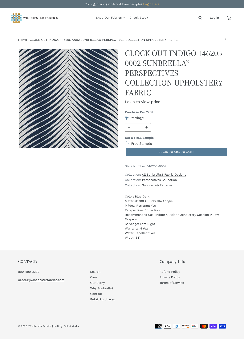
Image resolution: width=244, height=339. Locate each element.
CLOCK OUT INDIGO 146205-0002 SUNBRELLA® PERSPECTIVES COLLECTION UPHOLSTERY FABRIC (104, 40)
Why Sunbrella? (101, 288)
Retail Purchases (102, 299)
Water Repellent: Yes (140, 233)
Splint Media (71, 326)
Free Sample (141, 144)
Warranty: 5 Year (137, 228)
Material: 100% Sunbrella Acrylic (149, 201)
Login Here (151, 4)
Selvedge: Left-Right (140, 224)
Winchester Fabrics (39, 326)
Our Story (97, 283)
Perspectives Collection (159, 180)
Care (93, 277)
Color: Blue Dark (137, 196)
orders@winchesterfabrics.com (41, 280)
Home (22, 40)
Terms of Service (172, 283)
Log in (215, 17)
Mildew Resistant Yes (140, 205)
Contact (96, 294)
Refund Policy (170, 271)
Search (95, 271)
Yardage (137, 118)
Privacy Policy (170, 277)
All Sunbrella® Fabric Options (164, 174)
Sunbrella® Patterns (157, 185)
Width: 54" (132, 237)
